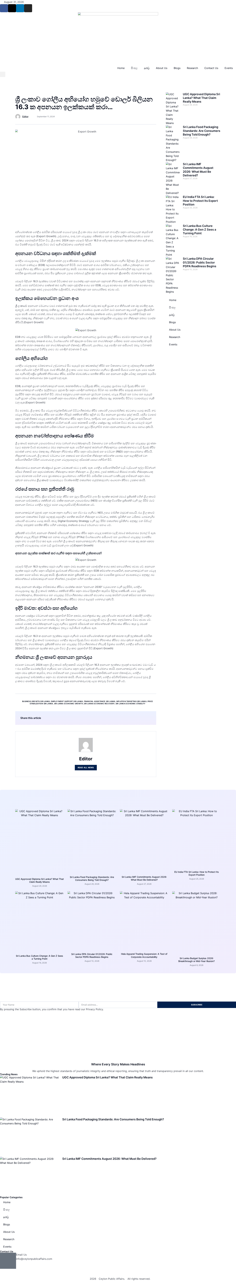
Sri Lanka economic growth (68, 703)
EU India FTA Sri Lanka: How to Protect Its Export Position (200, 200)
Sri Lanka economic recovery (99, 703)
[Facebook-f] (4, 8)
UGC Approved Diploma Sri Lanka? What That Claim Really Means (201, 97)
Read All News (86, 767)
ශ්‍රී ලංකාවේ (21, 305)
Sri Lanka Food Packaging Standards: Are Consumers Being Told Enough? (201, 130)
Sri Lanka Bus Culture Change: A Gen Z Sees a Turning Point (199, 229)
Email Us (21, 1254)
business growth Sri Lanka (36, 701)
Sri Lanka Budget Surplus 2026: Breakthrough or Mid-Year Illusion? (196, 959)
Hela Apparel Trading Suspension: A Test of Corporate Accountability (144, 955)
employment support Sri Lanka (67, 701)
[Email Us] (8, 1261)
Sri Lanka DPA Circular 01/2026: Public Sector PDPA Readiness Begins (199, 262)
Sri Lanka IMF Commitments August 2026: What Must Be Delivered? (144, 878)
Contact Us (211, 68)
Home (121, 68)
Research (192, 68)
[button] (2, 74)
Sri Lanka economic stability (130, 703)
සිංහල (134, 68)
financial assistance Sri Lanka (99, 701)
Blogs (177, 68)
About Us (161, 68)
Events (229, 68)
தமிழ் (146, 68)
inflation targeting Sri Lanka (131, 701)
